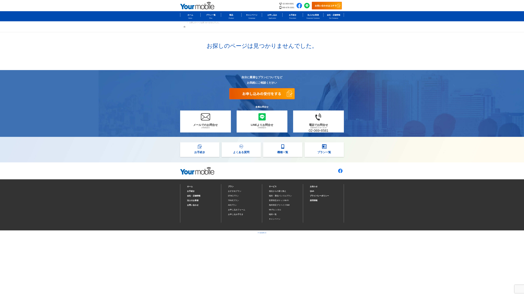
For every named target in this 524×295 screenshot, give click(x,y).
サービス (273, 186)
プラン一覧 (211, 15)
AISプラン (232, 205)
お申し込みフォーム (236, 210)
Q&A (312, 191)
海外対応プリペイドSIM (279, 205)
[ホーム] (184, 22)
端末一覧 (273, 214)
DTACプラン (233, 196)
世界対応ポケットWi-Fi (279, 200)
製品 (231, 15)
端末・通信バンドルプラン (280, 196)
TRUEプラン (233, 200)
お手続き (293, 15)
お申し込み (272, 15)
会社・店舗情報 (333, 15)
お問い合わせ (193, 205)
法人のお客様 (313, 15)
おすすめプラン (234, 191)
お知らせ (314, 186)
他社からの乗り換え (277, 191)
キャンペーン (251, 15)
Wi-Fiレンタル (275, 210)
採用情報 (314, 200)
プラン (231, 186)
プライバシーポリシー (319, 196)
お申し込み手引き (235, 214)
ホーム (190, 15)
